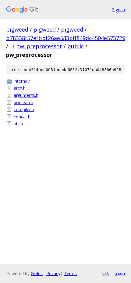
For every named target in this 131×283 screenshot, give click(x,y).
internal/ (22, 81)
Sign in (118, 9)
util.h (18, 124)
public (75, 46)
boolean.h (23, 102)
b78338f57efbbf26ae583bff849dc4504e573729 (65, 38)
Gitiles (37, 273)
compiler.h (24, 109)
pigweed (17, 29)
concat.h (22, 117)
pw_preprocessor (39, 46)
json (120, 273)
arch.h (20, 88)
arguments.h (26, 95)
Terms (70, 273)
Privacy (53, 273)
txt (105, 273)
